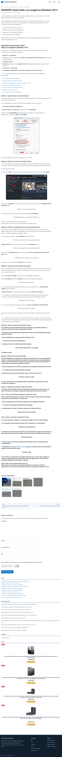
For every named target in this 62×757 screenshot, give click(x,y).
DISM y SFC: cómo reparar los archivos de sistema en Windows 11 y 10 (15, 627)
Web (2, 553)
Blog (59, 2)
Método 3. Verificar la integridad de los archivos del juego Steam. (14, 586)
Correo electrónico (5, 547)
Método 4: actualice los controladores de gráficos (11, 588)
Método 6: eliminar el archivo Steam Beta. (10, 591)
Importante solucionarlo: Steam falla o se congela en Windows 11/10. (15, 581)
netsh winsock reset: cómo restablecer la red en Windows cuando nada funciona (17, 612)
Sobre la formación (51, 742)
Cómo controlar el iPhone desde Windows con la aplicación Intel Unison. (15, 506)
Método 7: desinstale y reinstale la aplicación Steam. (12, 593)
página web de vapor (19, 446)
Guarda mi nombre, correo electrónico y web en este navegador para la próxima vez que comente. (21, 562)
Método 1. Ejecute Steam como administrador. (11, 582)
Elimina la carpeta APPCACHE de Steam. (12, 87)
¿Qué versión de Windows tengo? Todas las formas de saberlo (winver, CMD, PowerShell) (18, 604)
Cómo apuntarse (50, 740)
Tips (32, 742)
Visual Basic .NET (34, 750)
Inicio (50, 2)
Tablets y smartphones (52, 746)
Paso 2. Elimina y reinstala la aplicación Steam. (11, 597)
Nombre (3, 540)
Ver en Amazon (32, 661)
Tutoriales (6, 6)
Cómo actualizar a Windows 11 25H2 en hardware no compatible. (14, 630)
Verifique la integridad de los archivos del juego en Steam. (17, 83)
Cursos (54, 2)
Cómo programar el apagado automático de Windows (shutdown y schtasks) (16, 606)
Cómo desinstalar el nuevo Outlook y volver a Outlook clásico (13, 617)
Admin (32, 746)
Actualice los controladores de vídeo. (12, 85)
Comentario (4, 521)
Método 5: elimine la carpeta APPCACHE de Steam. (12, 590)
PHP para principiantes (35, 748)
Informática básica (51, 744)
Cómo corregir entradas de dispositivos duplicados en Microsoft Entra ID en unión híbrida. (19, 615)
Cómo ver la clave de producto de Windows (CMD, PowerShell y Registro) (15, 609)
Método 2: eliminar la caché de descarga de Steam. (12, 584)
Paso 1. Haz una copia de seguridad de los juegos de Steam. (14, 595)
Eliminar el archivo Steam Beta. (10, 89)
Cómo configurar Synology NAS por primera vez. (50, 505)
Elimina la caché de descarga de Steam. (12, 80)
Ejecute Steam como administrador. (11, 78)
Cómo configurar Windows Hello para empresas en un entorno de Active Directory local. (18, 624)
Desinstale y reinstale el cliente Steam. (12, 92)
